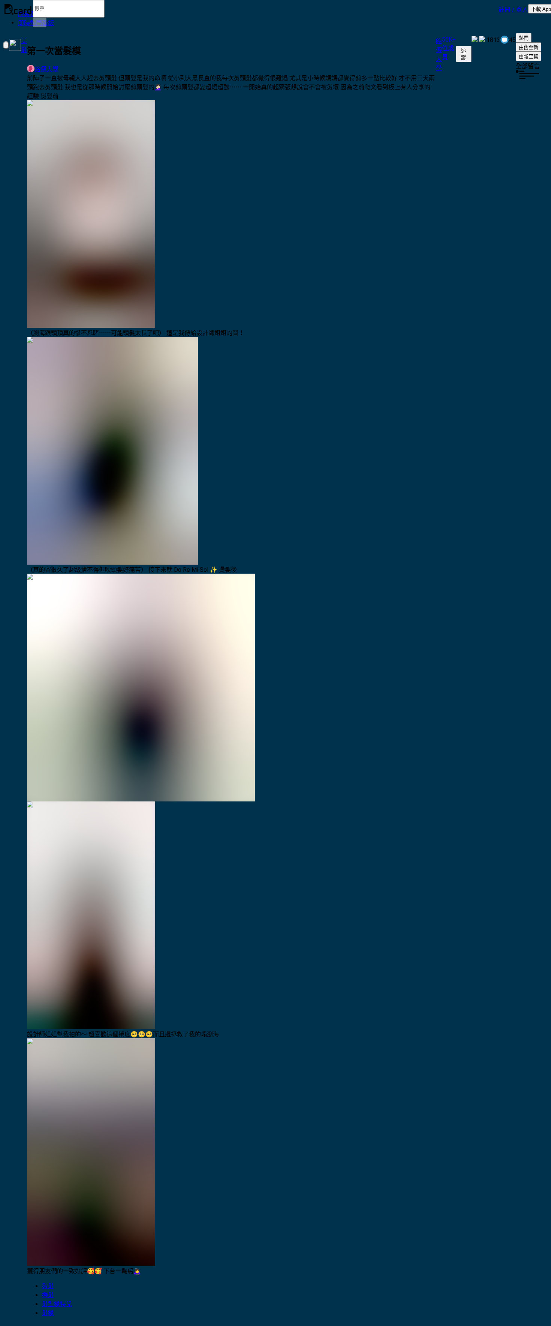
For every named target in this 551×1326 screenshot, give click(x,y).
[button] (513, 8)
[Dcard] (18, 9)
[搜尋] (39, 22)
